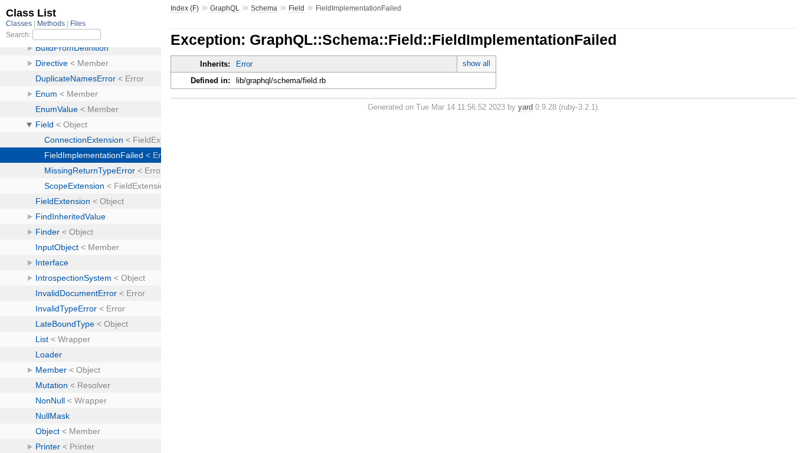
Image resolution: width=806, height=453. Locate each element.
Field (296, 8)
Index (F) (185, 8)
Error (244, 64)
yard (525, 107)
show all (476, 63)
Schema (264, 8)
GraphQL (225, 8)
